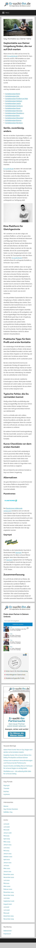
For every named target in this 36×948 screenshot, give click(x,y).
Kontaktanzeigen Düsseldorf (14, 118)
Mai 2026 (6, 830)
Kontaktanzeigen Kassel (12, 108)
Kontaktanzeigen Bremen (13, 120)
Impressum (7, 934)
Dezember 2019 (8, 892)
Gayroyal (18, 552)
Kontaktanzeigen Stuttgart (13, 101)
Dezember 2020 (8, 874)
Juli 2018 (6, 907)
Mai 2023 (6, 850)
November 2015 (8, 919)
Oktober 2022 (7, 856)
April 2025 (6, 839)
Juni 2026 (6, 827)
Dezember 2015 (8, 916)
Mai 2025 (6, 836)
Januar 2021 (7, 871)
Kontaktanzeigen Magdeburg (14, 113)
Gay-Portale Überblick (10, 809)
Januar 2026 (7, 833)
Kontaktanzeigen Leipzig (13, 103)
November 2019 (8, 895)
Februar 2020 (7, 889)
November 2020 (8, 877)
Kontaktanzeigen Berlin (12, 94)
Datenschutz (7, 931)
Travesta (6, 788)
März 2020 (6, 886)
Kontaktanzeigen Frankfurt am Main (16, 98)
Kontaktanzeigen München (13, 111)
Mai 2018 (6, 913)
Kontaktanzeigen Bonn (12, 115)
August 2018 (7, 904)
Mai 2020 (6, 883)
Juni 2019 (6, 898)
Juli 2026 (6, 824)
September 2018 (8, 901)
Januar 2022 (7, 862)
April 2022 (6, 859)
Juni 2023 (6, 848)
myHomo (6, 794)
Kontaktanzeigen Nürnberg (14, 123)
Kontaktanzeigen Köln (12, 96)
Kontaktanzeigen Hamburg (14, 106)
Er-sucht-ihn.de (12, 56)
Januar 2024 (7, 844)
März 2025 (6, 842)
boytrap (6, 791)
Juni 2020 (6, 880)
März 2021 (6, 868)
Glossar (5, 806)
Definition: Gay (7, 812)
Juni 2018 (6, 910)
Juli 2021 (6, 865)
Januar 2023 (7, 853)
